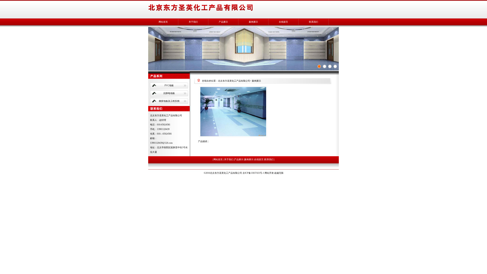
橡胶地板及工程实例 (169, 101)
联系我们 (313, 22)
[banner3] (324, 66)
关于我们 (193, 22)
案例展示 (253, 22)
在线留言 (283, 22)
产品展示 (223, 22)
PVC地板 (169, 85)
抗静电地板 (169, 93)
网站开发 (269, 173)
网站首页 (163, 22)
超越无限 (278, 173)
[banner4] (330, 66)
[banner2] (319, 66)
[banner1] (335, 66)
